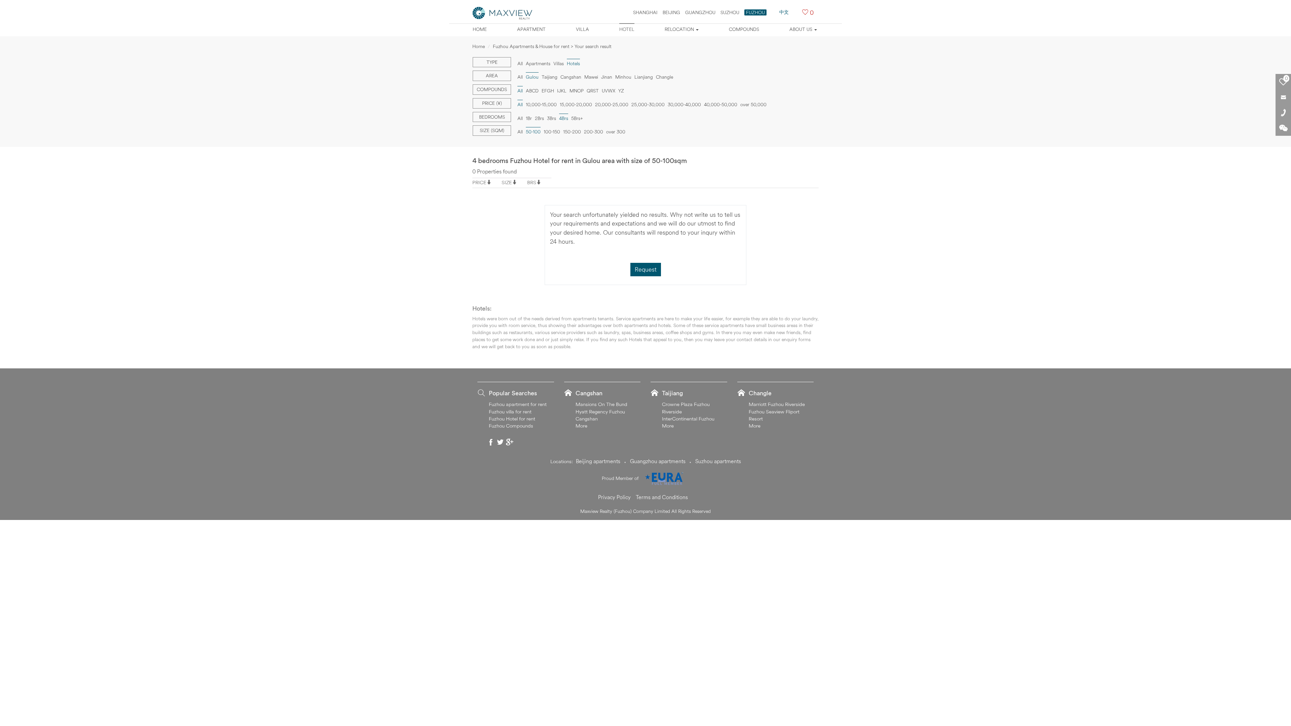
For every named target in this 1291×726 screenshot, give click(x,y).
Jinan (606, 77)
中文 (784, 12)
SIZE (507, 182)
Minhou (623, 77)
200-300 (593, 132)
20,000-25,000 (611, 105)
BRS (531, 182)
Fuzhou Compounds (511, 425)
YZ (621, 91)
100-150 (552, 132)
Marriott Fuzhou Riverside (777, 404)
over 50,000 (753, 105)
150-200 (572, 132)
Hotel (626, 29)
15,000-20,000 (576, 105)
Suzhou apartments (718, 461)
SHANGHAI (645, 12)
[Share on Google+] (509, 442)
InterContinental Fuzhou (688, 418)
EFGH (548, 91)
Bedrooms (492, 117)
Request (646, 269)
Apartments (538, 64)
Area (492, 76)
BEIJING (671, 12)
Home (480, 29)
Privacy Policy (614, 497)
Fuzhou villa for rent (510, 411)
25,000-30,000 (648, 105)
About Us (801, 29)
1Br (529, 118)
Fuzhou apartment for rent (518, 404)
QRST (593, 91)
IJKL (561, 91)
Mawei (591, 77)
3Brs (551, 118)
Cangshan (570, 77)
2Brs (539, 118)
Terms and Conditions (662, 497)
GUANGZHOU (700, 12)
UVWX (608, 91)
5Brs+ (577, 118)
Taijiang (549, 77)
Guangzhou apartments (658, 461)
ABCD (532, 91)
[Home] (502, 12)
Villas (558, 64)
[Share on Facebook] (491, 442)
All (520, 64)
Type (492, 62)
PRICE (479, 182)
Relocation (680, 29)
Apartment (531, 29)
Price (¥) (492, 103)
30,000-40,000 (684, 105)
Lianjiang (643, 77)
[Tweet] (500, 442)
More (581, 425)
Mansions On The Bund (601, 404)
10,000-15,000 (541, 105)
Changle (664, 77)
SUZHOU (729, 12)
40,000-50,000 (720, 105)
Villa (582, 29)
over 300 (615, 132)
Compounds (744, 29)
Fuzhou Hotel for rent (512, 418)
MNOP (577, 91)
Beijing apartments (598, 461)
